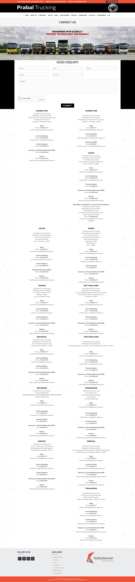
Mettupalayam (91, 286)
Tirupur (42, 286)
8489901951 (43, 466)
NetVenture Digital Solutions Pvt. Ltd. (75, 579)
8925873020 (93, 513)
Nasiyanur (42, 388)
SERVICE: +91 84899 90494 (56, 1)
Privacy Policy (57, 573)
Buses (56, 15)
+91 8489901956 (43, 152)
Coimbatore (42, 111)
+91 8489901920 (93, 259)
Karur (91, 228)
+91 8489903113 (43, 158)
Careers (55, 560)
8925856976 (93, 435)
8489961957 (93, 144)
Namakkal (42, 337)
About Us (34, 15)
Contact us (56, 565)
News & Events (57, 557)
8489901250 (93, 482)
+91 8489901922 (93, 198)
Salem (91, 153)
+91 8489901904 (93, 216)
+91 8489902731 (93, 280)
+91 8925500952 (93, 331)
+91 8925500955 (93, 311)
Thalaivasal (91, 488)
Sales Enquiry (64, 15)
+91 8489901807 (43, 138)
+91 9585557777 (43, 128)
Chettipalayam (91, 337)
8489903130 (93, 415)
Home (27, 15)
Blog (54, 562)
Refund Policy (57, 570)
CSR (109, 15)
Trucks (50, 15)
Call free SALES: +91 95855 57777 (30, 1)
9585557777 (93, 128)
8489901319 (93, 136)
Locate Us (92, 15)
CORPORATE (42, 15)
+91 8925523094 (44, 380)
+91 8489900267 (44, 331)
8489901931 (43, 413)
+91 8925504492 (93, 382)
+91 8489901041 (43, 257)
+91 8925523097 (43, 360)
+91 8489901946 (93, 178)
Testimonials (101, 15)
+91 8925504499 (93, 362)
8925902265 (43, 433)
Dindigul (91, 441)
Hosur (42, 228)
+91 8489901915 (43, 278)
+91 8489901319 (43, 146)
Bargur (42, 441)
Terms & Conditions (59, 568)
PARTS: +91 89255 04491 (77, 1)
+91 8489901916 (43, 311)
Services (74, 15)
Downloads (83, 15)
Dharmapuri (91, 388)
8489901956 (43, 427)
